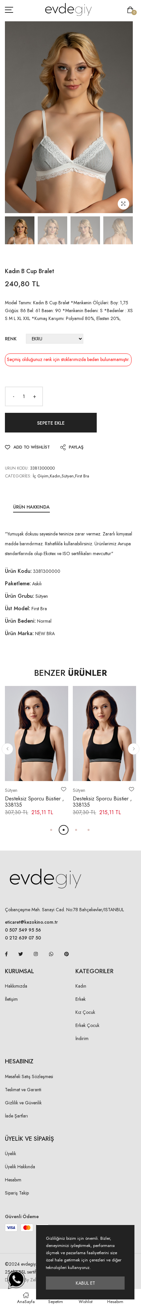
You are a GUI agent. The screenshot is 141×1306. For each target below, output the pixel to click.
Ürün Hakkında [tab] (31, 507)
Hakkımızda (16, 986)
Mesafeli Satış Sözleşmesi (29, 1076)
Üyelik (10, 1153)
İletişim (11, 999)
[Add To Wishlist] (63, 789)
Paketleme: (18, 583)
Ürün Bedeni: (20, 621)
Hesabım (13, 1179)
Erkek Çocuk (87, 1025)
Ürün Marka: (19, 633)
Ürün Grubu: (19, 596)
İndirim (82, 1038)
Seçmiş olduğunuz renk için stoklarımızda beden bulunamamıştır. (68, 359)
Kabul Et (85, 1283)
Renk (10, 338)
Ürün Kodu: (18, 571)
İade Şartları (16, 1116)
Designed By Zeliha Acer (28, 1279)
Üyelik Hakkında (20, 1166)
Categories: (18, 476)
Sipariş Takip (17, 1193)
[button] (7, 748)
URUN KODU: (17, 468)
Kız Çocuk (85, 1012)
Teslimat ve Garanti (23, 1089)
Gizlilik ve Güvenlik (23, 1102)
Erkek (80, 999)
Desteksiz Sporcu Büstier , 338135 (34, 802)
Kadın (80, 986)
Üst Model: (17, 608)
